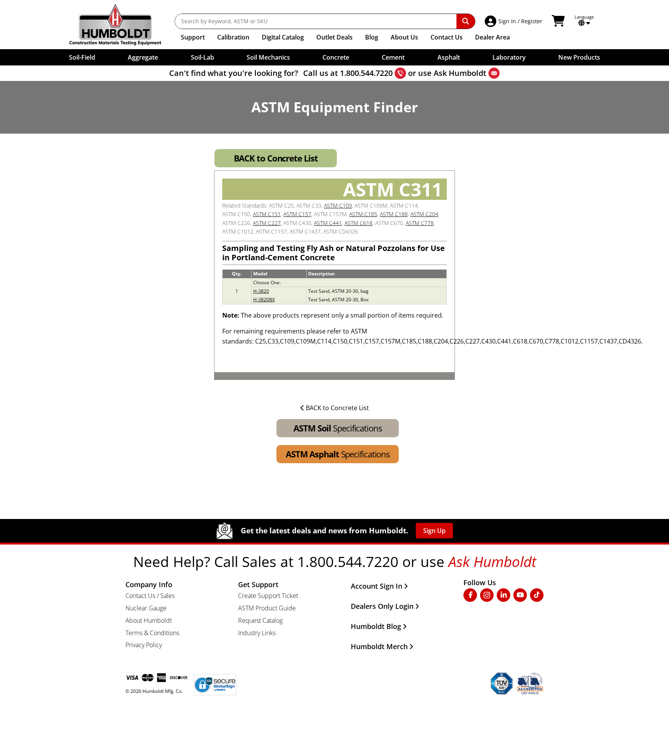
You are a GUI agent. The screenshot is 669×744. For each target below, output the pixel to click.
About (404, 37)
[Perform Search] (465, 21)
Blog (371, 37)
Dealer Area (492, 37)
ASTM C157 (297, 214)
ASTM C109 (338, 205)
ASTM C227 (267, 223)
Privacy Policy (143, 645)
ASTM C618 (358, 223)
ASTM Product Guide (267, 608)
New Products (579, 57)
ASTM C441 (328, 223)
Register (531, 21)
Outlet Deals (334, 37)
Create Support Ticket (268, 595)
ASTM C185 (363, 214)
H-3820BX (264, 299)
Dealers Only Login (382, 606)
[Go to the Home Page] (121, 24)
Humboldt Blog (376, 626)
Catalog (283, 37)
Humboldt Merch (379, 646)
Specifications (337, 428)
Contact (447, 37)
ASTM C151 (267, 214)
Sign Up (434, 530)
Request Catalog (260, 620)
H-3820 (261, 291)
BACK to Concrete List (276, 158)
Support (193, 37)
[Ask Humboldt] (494, 73)
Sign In (507, 21)
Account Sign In (376, 586)
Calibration (233, 37)
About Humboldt (148, 620)
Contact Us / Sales (150, 595)
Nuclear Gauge (145, 608)
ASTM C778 (420, 223)
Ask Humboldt (460, 73)
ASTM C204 (424, 214)
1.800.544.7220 (366, 73)
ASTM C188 (394, 214)
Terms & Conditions (152, 633)
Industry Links (257, 633)
